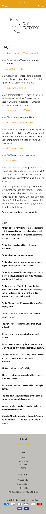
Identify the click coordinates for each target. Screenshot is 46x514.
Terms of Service (23, 461)
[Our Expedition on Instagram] (23, 444)
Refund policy (23, 464)
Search (23, 457)
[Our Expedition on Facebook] (18, 444)
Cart (42, 6)
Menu (6, 6)
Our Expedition (23, 500)
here (11, 181)
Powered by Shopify (33, 500)
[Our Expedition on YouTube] (28, 444)
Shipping (23, 467)
